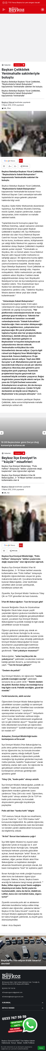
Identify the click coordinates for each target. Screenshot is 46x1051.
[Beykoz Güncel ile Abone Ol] (20, 161)
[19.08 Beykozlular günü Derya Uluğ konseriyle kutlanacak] (23, 432)
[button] (42, 9)
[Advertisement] (23, 37)
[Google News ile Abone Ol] (9, 161)
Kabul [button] (41, 1048)
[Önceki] (3, 2)
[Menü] (4, 9)
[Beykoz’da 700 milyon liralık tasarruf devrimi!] (23, 951)
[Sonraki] (6, 2)
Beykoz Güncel (8, 102)
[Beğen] (4, 166)
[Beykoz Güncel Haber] (16, 9)
